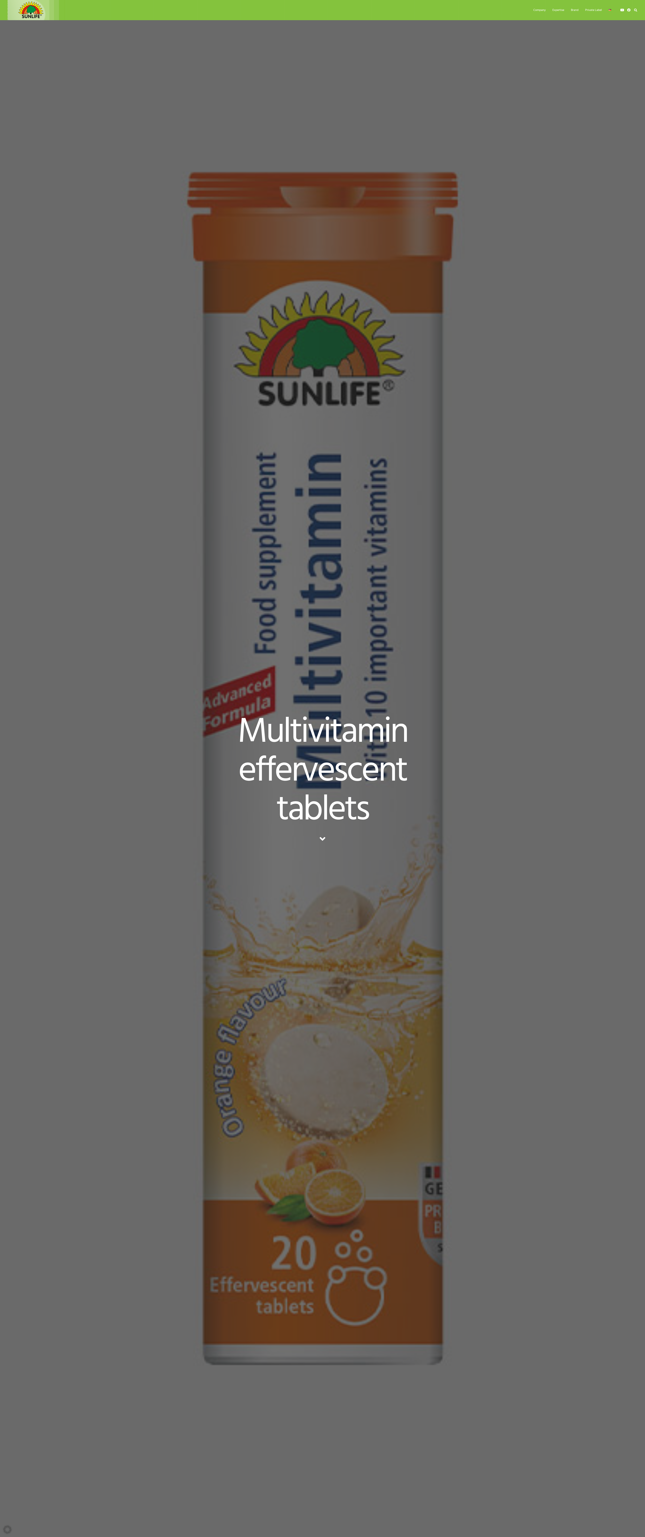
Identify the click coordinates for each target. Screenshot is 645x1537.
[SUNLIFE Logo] (39, 10)
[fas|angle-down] (322, 838)
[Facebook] (629, 10)
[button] (548, 10)
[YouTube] (622, 10)
